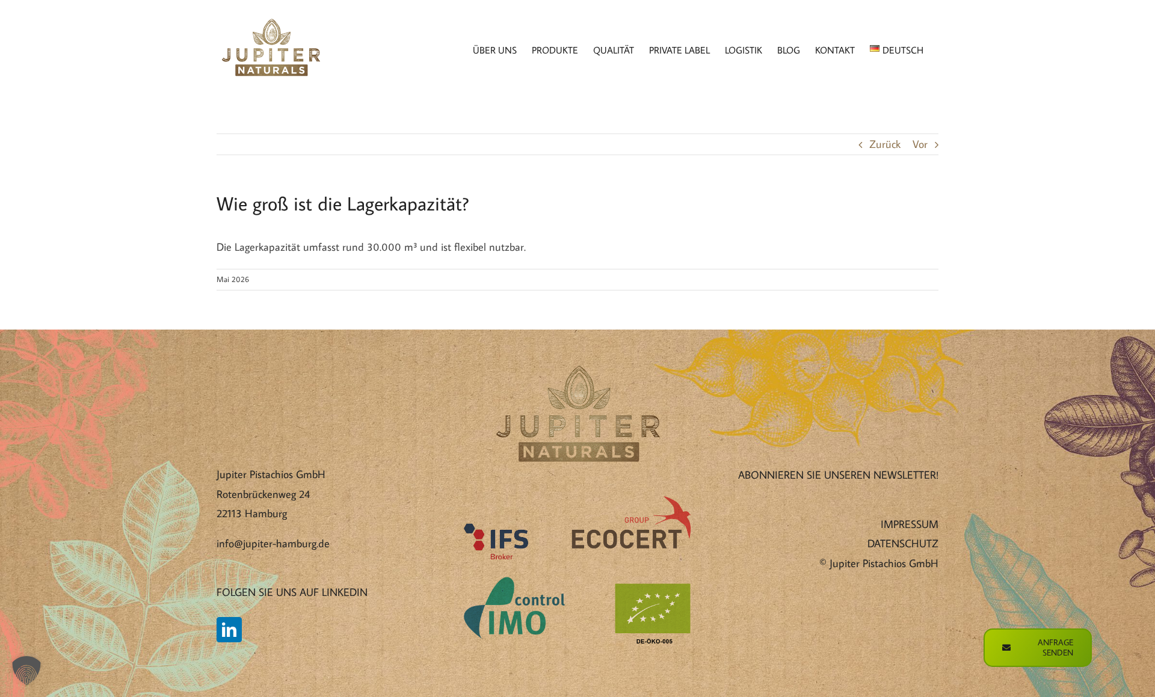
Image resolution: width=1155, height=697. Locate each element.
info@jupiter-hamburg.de (273, 543)
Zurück (885, 144)
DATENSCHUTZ (902, 543)
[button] (26, 670)
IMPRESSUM (909, 524)
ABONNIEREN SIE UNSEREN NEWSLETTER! (838, 475)
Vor (920, 144)
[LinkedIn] (229, 629)
